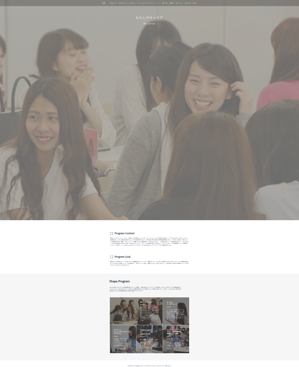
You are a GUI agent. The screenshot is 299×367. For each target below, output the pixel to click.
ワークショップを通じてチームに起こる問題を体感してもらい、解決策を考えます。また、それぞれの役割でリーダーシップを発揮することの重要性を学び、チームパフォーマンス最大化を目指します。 (175, 314)
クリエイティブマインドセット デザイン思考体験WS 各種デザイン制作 (177, 331)
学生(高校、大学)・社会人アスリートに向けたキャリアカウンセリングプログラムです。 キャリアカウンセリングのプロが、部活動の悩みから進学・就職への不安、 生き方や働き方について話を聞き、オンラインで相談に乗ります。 (123, 343)
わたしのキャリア (146, 302)
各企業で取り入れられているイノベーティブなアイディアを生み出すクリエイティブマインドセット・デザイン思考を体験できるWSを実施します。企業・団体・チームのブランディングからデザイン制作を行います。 (176, 343)
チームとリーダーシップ (172, 303)
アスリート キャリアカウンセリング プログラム (122, 331)
